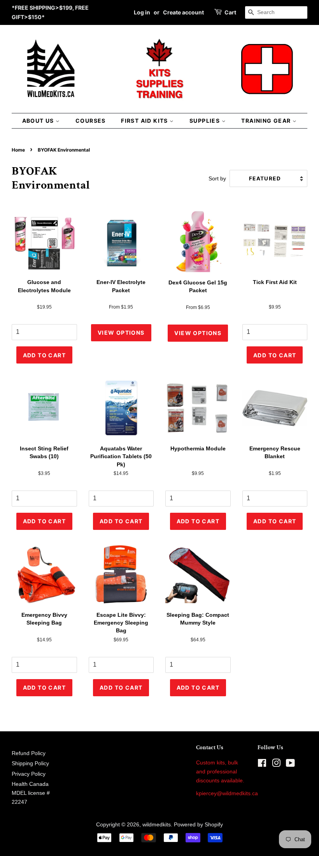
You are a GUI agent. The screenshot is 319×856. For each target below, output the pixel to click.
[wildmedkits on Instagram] (276, 765)
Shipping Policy (30, 763)
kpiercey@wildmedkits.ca (227, 793)
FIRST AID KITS (145, 120)
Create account (183, 12)
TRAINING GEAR (267, 120)
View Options (121, 332)
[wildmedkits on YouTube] (290, 765)
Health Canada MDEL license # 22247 (31, 793)
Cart (230, 12)
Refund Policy (29, 753)
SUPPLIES (205, 120)
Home (18, 150)
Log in (142, 12)
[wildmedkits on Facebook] (262, 765)
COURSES (90, 120)
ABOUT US (39, 120)
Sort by (217, 178)
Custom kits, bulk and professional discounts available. (220, 772)
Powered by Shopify (198, 825)
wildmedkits (156, 825)
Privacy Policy (29, 774)
